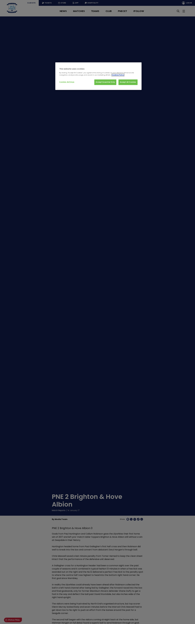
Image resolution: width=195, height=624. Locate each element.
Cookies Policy (118, 75)
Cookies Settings (66, 82)
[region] (98, 76)
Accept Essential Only (105, 82)
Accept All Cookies (128, 82)
